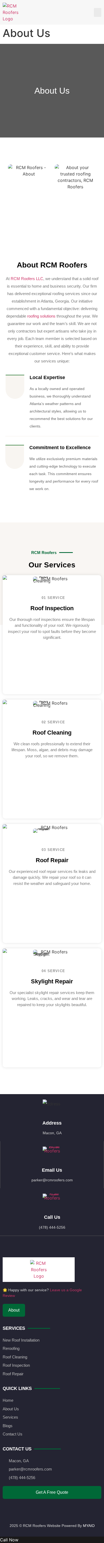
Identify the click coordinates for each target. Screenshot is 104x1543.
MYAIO (89, 1525)
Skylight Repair (52, 981)
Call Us (52, 1217)
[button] (97, 12)
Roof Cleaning (52, 732)
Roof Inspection (52, 608)
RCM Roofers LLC (27, 278)
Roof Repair (52, 860)
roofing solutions (41, 316)
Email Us (52, 1170)
